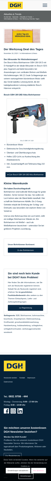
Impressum (31, 378)
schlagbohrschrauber (12, 329)
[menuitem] (43, 5)
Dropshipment (19, 319)
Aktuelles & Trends (12, 14)
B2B (17, 315)
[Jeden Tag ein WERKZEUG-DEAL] (22, 36)
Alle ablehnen (38, 471)
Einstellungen (26, 476)
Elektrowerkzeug (33, 319)
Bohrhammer (26, 315)
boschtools (8, 319)
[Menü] (43, 5)
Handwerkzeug (10, 325)
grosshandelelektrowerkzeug (27, 322)
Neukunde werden (10, 378)
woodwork (8, 332)
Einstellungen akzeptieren (18, 471)
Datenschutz (8, 382)
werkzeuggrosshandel (31, 329)
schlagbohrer (37, 325)
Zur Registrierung (12, 456)
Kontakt (22, 378)
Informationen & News (29, 53)
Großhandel (9, 322)
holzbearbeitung (24, 325)
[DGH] (21, 5)
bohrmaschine (38, 315)
